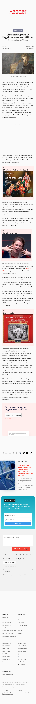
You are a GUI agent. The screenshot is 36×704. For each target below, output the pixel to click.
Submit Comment (19, 549)
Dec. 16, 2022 (30, 48)
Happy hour (6, 656)
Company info (6, 672)
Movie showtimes (23, 628)
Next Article (22, 461)
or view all (8, 419)
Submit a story (22, 651)
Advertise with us (8, 685)
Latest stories (6, 622)
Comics (4, 628)
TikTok (21, 662)
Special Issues (6, 625)
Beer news (5, 648)
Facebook (22, 654)
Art (19, 617)
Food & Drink (6, 643)
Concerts (21, 620)
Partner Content (7, 633)
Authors (5, 620)
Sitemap (17, 685)
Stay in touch (22, 643)
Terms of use (6, 687)
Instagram (22, 659)
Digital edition (16, 687)
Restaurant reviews (8, 662)
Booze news (6, 651)
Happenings (22, 614)
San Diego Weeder (8, 674)
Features (5, 614)
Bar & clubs (6, 646)
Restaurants (6, 659)
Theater (20, 631)
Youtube (22, 665)
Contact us (26, 682)
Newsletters (22, 646)
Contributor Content (9, 631)
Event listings (22, 625)
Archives (5, 617)
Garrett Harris (6, 48)
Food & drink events (8, 654)
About (9, 682)
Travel (20, 633)
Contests (21, 622)
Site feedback (22, 648)
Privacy (23, 685)
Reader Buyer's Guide (9, 636)
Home (4, 682)
